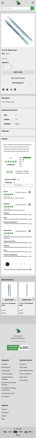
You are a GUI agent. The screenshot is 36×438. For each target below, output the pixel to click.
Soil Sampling (6, 370)
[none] (18, 30)
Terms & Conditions (25, 374)
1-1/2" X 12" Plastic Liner (26, 304)
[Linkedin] (15, 89)
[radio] (25, 157)
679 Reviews (12, 165)
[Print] (11, 89)
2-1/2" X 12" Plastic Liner (9, 304)
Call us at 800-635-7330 (18, 341)
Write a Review (18, 185)
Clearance (5, 364)
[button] (18, 83)
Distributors (5, 412)
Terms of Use (23, 377)
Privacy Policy (24, 380)
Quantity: (5, 63)
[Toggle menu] (2, 2)
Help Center (23, 367)
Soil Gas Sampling (7, 374)
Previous (2, 299)
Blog (3, 419)
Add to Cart (9, 300)
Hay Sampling (6, 367)
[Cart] (33, 3)
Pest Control (5, 396)
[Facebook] (3, 89)
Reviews (4, 416)
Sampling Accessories (8, 393)
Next (33, 299)
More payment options (18, 78)
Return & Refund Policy (26, 370)
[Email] (7, 89)
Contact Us (23, 364)
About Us (4, 409)
